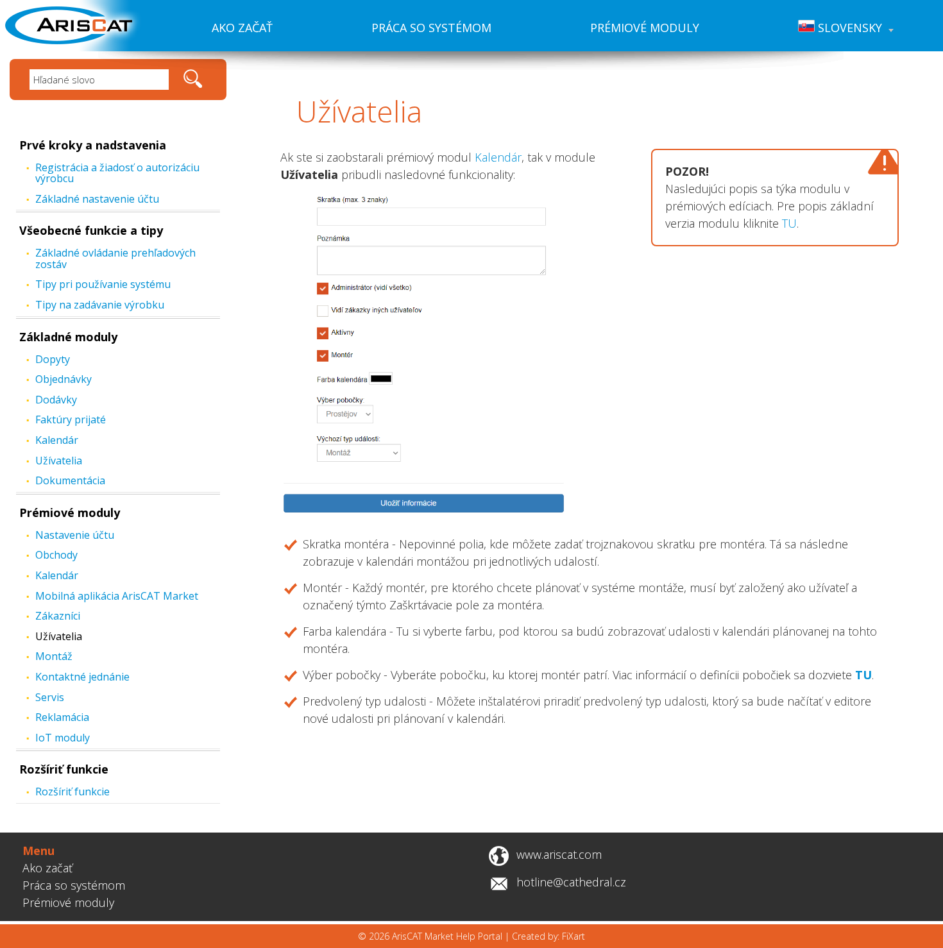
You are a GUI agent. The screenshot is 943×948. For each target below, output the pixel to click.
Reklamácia (62, 717)
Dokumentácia (70, 480)
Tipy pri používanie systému (103, 284)
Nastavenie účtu (74, 535)
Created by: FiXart (548, 936)
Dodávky (56, 400)
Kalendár (56, 440)
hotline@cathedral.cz (571, 882)
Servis (49, 697)
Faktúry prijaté (70, 419)
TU (789, 223)
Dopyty (52, 359)
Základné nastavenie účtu (97, 199)
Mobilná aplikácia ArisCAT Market (116, 596)
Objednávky (63, 379)
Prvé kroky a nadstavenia (92, 145)
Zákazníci (57, 616)
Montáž (53, 656)
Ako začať (242, 27)
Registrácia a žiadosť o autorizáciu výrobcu (117, 173)
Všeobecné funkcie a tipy (91, 230)
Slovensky (848, 27)
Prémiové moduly (644, 27)
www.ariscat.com (559, 854)
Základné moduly (68, 336)
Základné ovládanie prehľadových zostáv (115, 258)
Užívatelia (58, 460)
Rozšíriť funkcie (63, 769)
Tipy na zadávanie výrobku (99, 305)
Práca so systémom (431, 27)
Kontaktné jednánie (82, 677)
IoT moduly (62, 738)
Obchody (56, 555)
